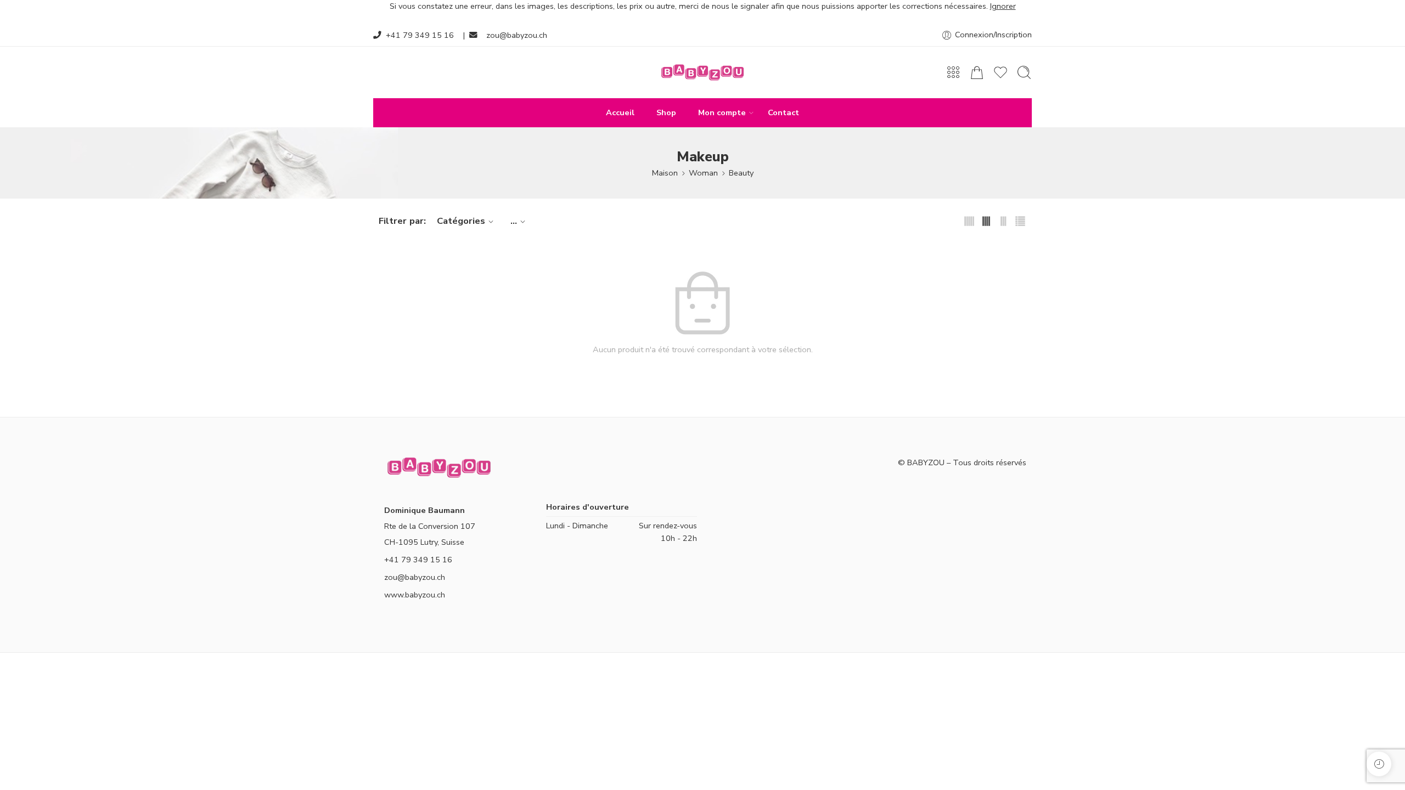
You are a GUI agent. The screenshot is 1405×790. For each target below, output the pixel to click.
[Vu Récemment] (1379, 764)
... (513, 221)
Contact (783, 112)
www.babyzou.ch (414, 594)
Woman (703, 172)
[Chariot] (977, 72)
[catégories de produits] (953, 72)
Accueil (620, 112)
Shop (666, 112)
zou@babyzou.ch (516, 35)
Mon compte (722, 112)
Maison (665, 172)
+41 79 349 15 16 (420, 35)
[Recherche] (1024, 72)
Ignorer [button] (1003, 6)
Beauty (741, 172)
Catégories (461, 221)
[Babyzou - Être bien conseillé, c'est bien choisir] (702, 72)
